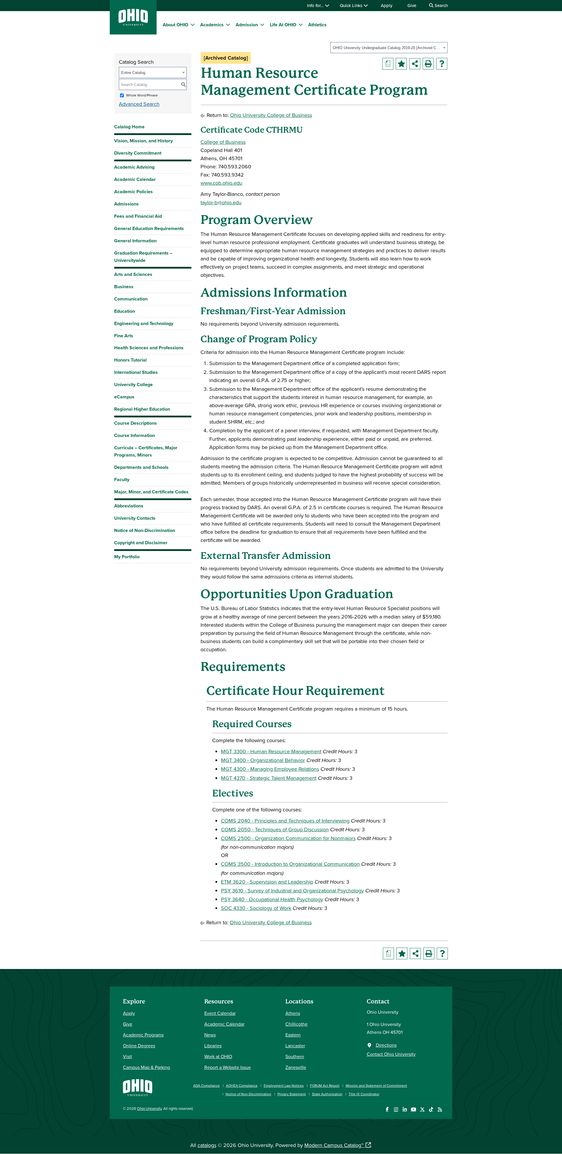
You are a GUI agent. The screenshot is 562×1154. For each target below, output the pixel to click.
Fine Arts (123, 335)
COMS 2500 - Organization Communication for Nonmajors (288, 838)
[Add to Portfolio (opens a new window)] (401, 64)
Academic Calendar (135, 179)
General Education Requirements (149, 228)
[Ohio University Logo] (133, 23)
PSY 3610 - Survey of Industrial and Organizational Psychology (292, 890)
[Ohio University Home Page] (137, 1087)
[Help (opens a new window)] (441, 64)
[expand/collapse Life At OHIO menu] (300, 24)
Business (123, 286)
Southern (294, 1056)
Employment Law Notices (284, 1085)
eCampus (124, 396)
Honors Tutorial (130, 360)
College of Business (223, 142)
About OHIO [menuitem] (175, 24)
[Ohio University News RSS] (439, 1109)
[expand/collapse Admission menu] (262, 24)
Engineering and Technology (143, 323)
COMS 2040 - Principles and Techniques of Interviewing (285, 820)
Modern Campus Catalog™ (334, 1145)
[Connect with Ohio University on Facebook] (387, 1109)
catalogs (207, 1145)
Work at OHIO (218, 1056)
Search (441, 5)
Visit (127, 1056)
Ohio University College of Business (271, 115)
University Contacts (134, 518)
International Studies (136, 372)
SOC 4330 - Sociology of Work (256, 908)
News (210, 1035)
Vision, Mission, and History (143, 140)
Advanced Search (139, 104)
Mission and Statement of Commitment (376, 1085)
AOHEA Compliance (242, 1085)
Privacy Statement (291, 1093)
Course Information (134, 435)
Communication (131, 299)
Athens (292, 1013)
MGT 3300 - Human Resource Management (271, 751)
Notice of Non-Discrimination (144, 530)
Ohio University (149, 1108)
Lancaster (295, 1045)
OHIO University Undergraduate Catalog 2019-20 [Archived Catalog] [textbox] (387, 48)
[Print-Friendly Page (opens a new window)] (428, 64)
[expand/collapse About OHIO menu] (192, 24)
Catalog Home (129, 126)
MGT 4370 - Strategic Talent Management (268, 778)
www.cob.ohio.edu (221, 182)
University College (133, 384)
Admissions (126, 204)
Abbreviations (128, 505)
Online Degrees (139, 1045)
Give (411, 5)
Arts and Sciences (133, 274)
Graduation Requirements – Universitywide (143, 257)
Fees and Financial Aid (138, 216)
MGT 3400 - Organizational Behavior (263, 760)
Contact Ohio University (391, 1054)
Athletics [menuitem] (317, 24)
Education (124, 311)
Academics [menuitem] (212, 24)
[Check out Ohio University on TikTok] (431, 1109)
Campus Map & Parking (146, 1067)
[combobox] (389, 47)
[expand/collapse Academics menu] (228, 24)
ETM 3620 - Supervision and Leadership (267, 881)
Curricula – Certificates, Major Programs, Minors (145, 451)
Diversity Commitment (137, 153)
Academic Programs (143, 1035)
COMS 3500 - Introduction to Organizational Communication (290, 864)
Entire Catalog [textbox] (133, 72)
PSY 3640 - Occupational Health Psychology (272, 899)
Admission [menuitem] (247, 24)
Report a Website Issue (227, 1067)
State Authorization (327, 1093)
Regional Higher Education (142, 409)
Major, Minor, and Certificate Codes (151, 491)
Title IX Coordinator (364, 1093)
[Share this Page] (414, 63)
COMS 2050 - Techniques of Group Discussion (275, 829)
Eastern (293, 1035)
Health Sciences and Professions (149, 347)
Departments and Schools (141, 467)
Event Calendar (220, 1013)
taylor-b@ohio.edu (221, 202)
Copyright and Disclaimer (140, 542)
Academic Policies (133, 191)
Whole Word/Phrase (142, 95)
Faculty (121, 479)
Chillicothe (296, 1024)
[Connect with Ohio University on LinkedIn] (404, 1109)
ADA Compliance (206, 1085)
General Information (135, 240)
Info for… (316, 5)
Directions (386, 1045)
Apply (386, 5)
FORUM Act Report (325, 1085)
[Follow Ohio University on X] (422, 1109)
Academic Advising (134, 167)
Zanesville (295, 1067)
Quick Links (352, 5)
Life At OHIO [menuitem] (283, 24)
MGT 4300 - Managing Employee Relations (270, 769)
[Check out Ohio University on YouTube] (413, 1109)
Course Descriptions (135, 423)
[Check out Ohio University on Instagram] (396, 1109)
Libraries (213, 1045)
